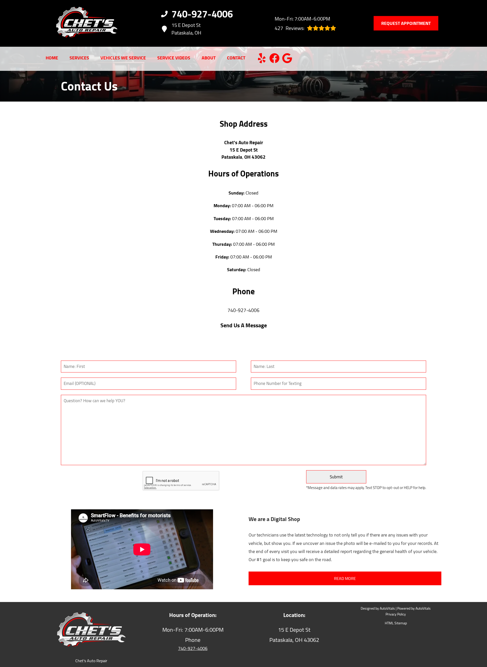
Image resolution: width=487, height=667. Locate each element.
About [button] (209, 58)
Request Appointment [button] (406, 23)
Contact (236, 58)
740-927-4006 (243, 311)
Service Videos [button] (173, 58)
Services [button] (79, 58)
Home (52, 58)
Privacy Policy (396, 614)
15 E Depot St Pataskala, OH (186, 29)
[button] (262, 58)
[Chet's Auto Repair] (79, 23)
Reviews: (289, 28)
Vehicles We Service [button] (123, 58)
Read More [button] (345, 578)
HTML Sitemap (396, 623)
